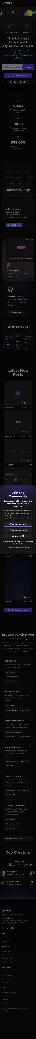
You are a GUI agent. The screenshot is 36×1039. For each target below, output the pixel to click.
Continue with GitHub (19, 524)
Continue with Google (19, 530)
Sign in (27, 547)
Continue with (16, 536)
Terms (28, 541)
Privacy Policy (18, 543)
